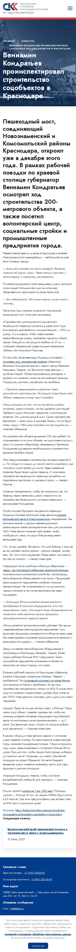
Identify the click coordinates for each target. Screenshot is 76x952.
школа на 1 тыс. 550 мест (38, 791)
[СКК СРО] (25, 6)
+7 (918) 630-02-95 (34, 873)
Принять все (38, 945)
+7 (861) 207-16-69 (41, 879)
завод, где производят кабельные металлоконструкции (35, 570)
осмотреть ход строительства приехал (25, 362)
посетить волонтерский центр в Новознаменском (34, 517)
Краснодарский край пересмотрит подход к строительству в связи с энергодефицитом (37, 831)
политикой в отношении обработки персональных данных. (38, 934)
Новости (28, 41)
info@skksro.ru (17, 908)
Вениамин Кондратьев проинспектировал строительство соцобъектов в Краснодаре (40, 47)
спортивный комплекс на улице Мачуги (47, 680)
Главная (9, 41)
